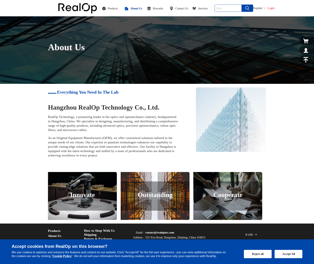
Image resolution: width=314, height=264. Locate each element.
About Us (54, 236)
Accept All (288, 253)
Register (258, 8)
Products (54, 231)
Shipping (90, 234)
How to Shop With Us (99, 230)
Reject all (257, 253)
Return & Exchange (98, 239)
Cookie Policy (62, 256)
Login (270, 8)
